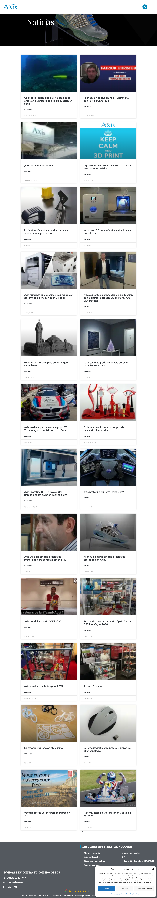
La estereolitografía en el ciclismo (43, 748)
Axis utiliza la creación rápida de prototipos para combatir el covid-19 (45, 558)
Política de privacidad (132, 894)
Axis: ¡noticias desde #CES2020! (43, 621)
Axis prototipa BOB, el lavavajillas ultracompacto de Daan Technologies (45, 493)
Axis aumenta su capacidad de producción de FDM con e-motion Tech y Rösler (48, 296)
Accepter (106, 889)
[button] (152, 869)
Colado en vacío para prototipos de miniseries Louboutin (104, 429)
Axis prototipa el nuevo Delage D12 (104, 492)
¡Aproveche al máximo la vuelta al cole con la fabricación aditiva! (108, 167)
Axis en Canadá (93, 686)
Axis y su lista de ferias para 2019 (43, 686)
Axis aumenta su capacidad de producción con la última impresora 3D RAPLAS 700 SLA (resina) (108, 298)
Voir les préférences (143, 889)
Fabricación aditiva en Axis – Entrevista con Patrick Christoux (106, 99)
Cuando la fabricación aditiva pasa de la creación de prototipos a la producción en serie (48, 100)
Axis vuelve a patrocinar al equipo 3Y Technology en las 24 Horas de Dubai (45, 429)
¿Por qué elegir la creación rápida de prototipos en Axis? (104, 558)
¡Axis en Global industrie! (38, 165)
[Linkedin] (15, 887)
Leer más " (28, 109)
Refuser (124, 889)
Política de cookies (117, 894)
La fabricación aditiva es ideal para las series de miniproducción (46, 232)
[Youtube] (9, 887)
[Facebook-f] (3, 887)
